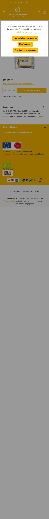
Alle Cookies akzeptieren (25, 50)
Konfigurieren (25, 44)
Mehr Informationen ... (25, 32)
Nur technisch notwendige (25, 38)
